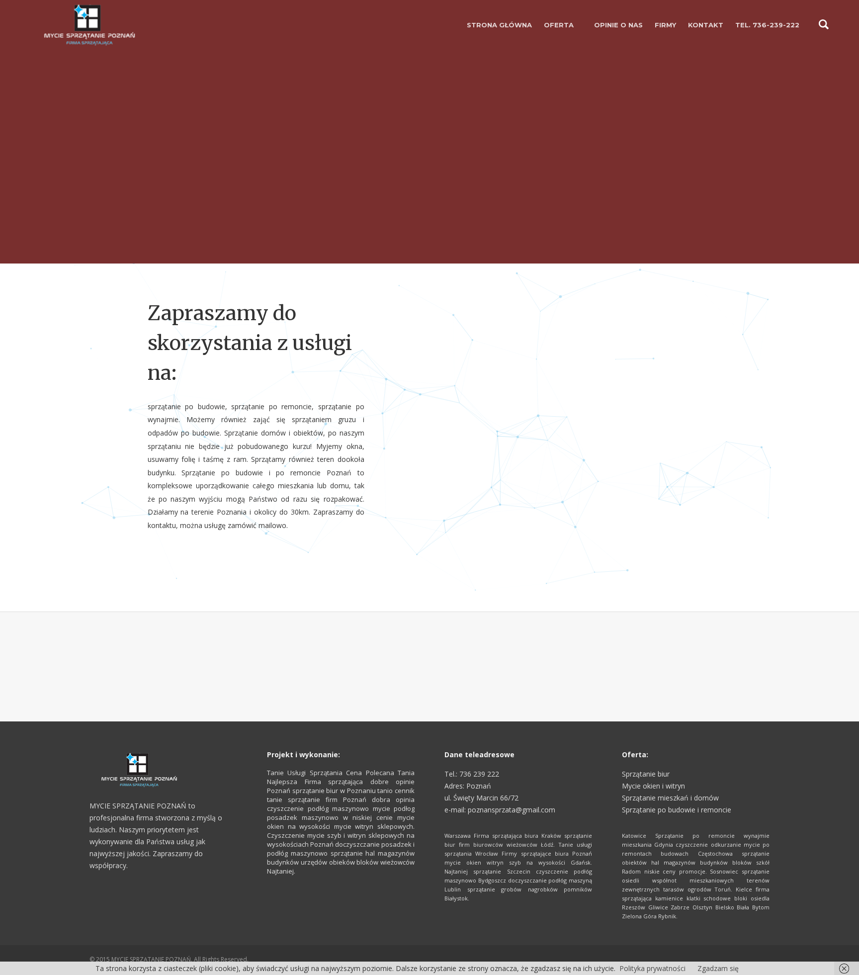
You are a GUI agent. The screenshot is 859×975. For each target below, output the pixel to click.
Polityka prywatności (652, 968)
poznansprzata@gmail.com (511, 809)
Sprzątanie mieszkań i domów (670, 797)
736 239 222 (479, 774)
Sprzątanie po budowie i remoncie (676, 809)
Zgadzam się (718, 968)
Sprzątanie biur (646, 774)
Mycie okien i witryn (653, 786)
